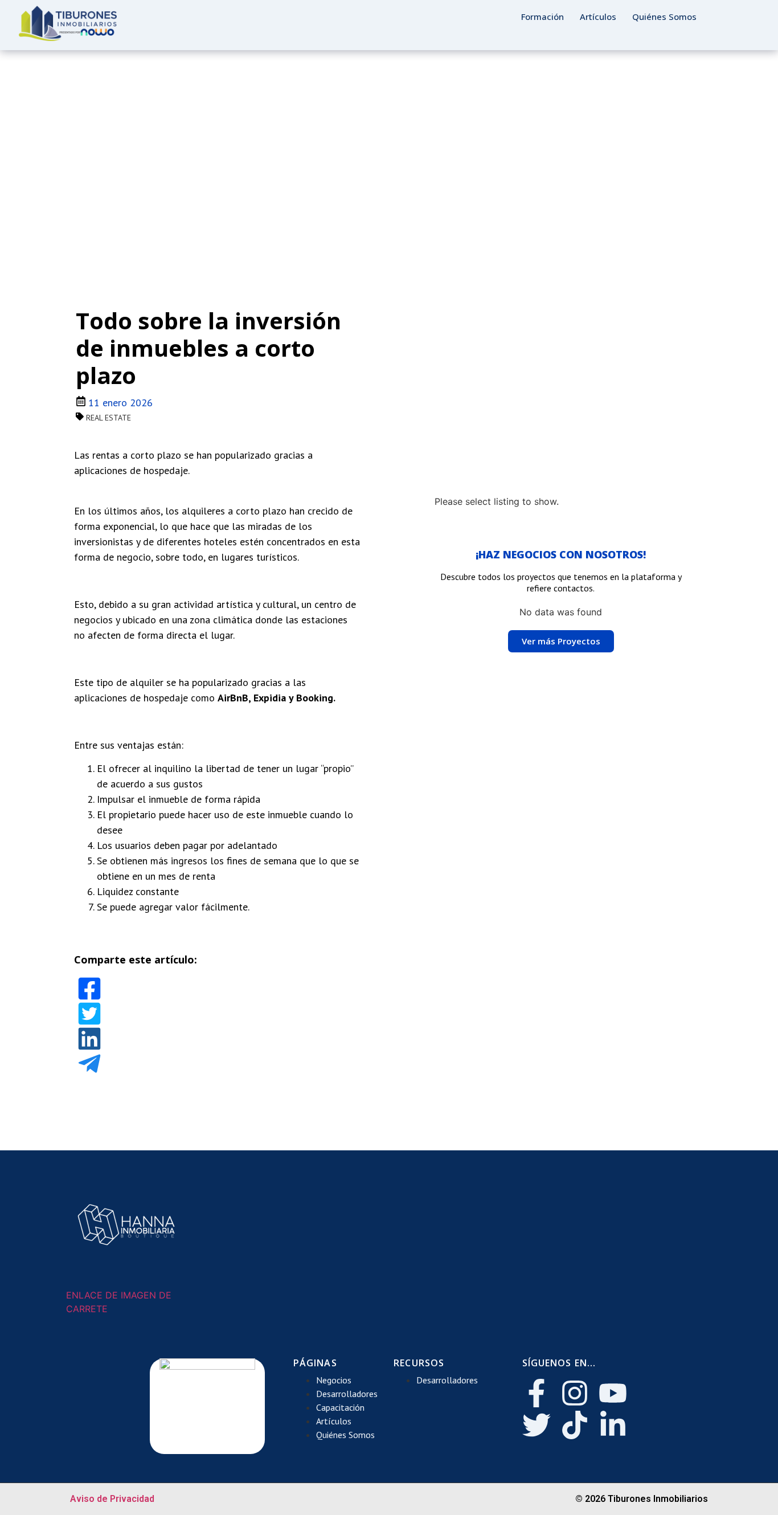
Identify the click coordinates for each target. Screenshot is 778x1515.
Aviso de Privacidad (112, 1498)
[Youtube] (613, 1393)
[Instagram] (574, 1393)
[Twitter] (536, 1425)
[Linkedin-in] (613, 1425)
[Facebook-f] (536, 1393)
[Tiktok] (574, 1425)
